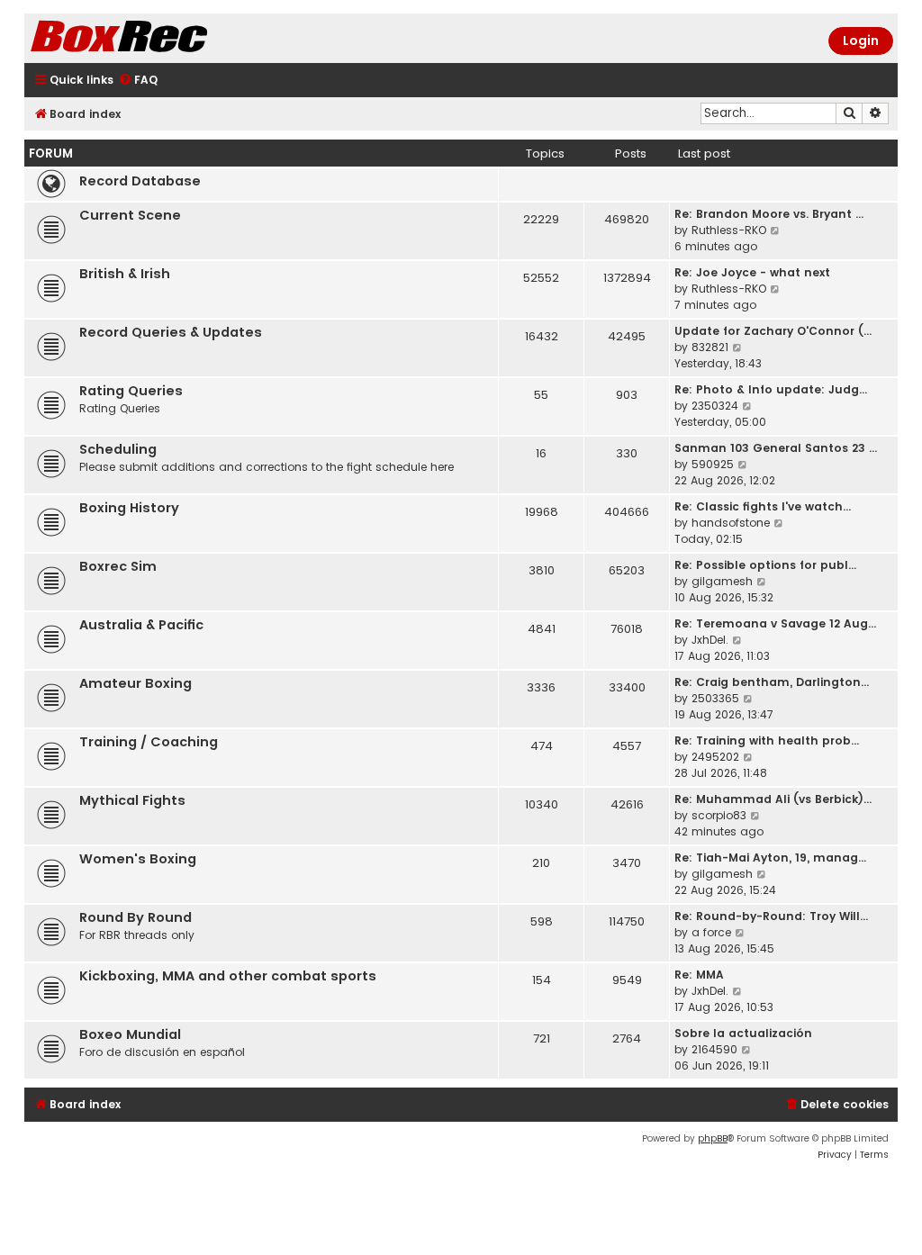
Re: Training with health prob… (766, 740)
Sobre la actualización (743, 1033)
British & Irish (124, 274)
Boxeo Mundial (130, 1034)
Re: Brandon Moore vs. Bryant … (768, 213)
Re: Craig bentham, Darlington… (771, 682)
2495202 (715, 756)
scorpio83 (719, 815)
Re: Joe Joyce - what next (752, 272)
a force (711, 932)
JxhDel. (710, 639)
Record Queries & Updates (170, 332)
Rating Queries (131, 391)
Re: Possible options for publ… (765, 565)
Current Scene (130, 215)
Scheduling (118, 449)
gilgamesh (722, 581)
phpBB (713, 1138)
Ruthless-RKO (729, 230)
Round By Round (135, 917)
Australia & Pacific (141, 625)
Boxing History (129, 508)
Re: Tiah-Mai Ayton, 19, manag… (770, 857)
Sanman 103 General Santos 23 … (775, 448)
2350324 (715, 405)
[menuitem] (138, 80)
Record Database (140, 181)
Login (861, 41)
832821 (710, 347)
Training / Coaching (148, 742)
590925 (713, 464)
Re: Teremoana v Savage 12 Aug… (775, 623)
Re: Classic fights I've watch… (762, 506)
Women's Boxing (137, 859)
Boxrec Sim (118, 566)
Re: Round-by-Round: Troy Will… (771, 916)
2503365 (715, 698)
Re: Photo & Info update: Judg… (770, 389)
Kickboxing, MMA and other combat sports (227, 976)
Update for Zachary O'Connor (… (773, 331)
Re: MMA (699, 974)
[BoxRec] (164, 38)
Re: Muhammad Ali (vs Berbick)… (773, 799)
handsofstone (731, 522)
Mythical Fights (132, 800)
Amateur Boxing (135, 683)
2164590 (714, 1049)
